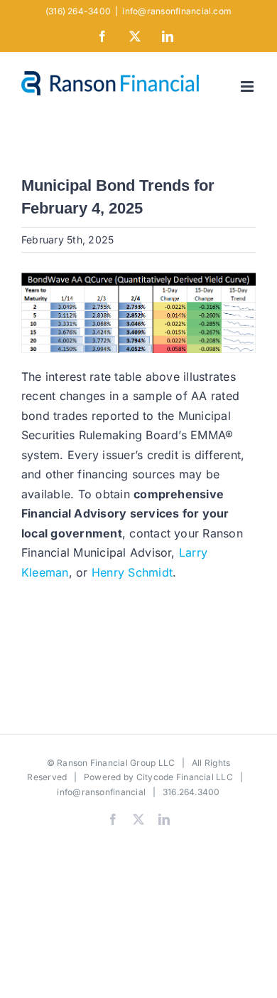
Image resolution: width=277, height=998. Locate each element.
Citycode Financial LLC (184, 777)
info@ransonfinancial (101, 792)
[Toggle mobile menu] (248, 86)
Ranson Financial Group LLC (116, 762)
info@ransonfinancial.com (177, 11)
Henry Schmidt (132, 572)
